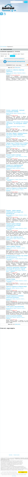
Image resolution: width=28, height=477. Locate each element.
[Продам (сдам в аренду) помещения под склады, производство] (3, 223)
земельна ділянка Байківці (14, 316)
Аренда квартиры (9, 238)
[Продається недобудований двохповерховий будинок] (3, 164)
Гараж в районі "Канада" (13, 246)
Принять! (22, 472)
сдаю (7, 178)
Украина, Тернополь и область (20, 72)
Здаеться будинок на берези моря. (16, 188)
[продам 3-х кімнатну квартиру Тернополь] (3, 69)
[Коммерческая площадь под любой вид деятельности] (3, 255)
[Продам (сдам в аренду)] (3, 154)
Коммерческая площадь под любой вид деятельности (17, 256)
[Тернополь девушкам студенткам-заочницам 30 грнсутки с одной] (3, 267)
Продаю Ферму (10, 279)
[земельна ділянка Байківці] (3, 315)
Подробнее (8, 73)
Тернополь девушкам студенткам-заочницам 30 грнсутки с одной (16, 268)
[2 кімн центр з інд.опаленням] (3, 306)
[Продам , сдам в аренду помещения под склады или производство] (3, 210)
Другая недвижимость (10, 156)
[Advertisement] (14, 30)
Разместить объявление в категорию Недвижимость (14, 58)
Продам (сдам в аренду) (13, 155)
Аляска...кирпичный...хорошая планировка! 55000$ (15, 110)
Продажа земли (9, 317)
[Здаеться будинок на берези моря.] (3, 187)
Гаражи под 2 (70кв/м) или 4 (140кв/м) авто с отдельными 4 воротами (17, 143)
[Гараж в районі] (3, 245)
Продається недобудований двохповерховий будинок (14, 165)
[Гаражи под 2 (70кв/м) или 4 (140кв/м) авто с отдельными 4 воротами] (3, 142)
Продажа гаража (9, 126)
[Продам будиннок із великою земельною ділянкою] (3, 295)
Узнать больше (14, 475)
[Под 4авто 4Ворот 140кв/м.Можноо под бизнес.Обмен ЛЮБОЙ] (3, 132)
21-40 (16, 67)
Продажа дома (9, 168)
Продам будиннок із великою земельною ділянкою (15, 296)
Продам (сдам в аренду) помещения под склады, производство (13, 225)
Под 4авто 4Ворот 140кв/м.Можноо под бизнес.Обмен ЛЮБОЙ (16, 134)
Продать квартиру (9, 72)
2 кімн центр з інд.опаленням (15, 306)
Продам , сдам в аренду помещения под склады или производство (14, 212)
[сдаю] (3, 177)
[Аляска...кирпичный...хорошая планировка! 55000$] (3, 109)
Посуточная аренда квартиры (12, 270)
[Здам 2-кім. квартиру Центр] (3, 236)
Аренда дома (8, 189)
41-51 (19, 67)
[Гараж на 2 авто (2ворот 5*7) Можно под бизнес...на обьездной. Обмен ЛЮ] (3, 121)
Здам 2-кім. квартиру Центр (14, 237)
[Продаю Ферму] (3, 278)
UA (15, 10)
